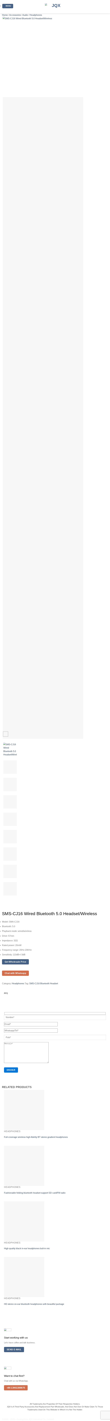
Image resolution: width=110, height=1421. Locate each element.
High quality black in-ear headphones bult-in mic (27, 1248)
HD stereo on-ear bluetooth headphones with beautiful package (34, 1304)
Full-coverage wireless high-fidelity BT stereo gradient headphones (36, 1137)
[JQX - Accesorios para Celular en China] (55, 6)
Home (5, 15)
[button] (7, 6)
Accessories (15, 15)
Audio (25, 15)
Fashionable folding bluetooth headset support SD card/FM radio (34, 1193)
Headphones (36, 15)
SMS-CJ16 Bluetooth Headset (43, 983)
